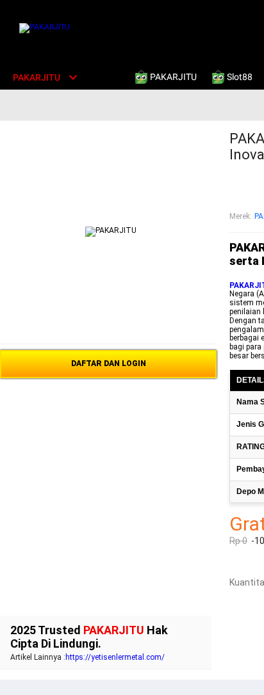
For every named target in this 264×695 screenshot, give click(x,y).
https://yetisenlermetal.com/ (115, 657)
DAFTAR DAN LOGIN (108, 363)
